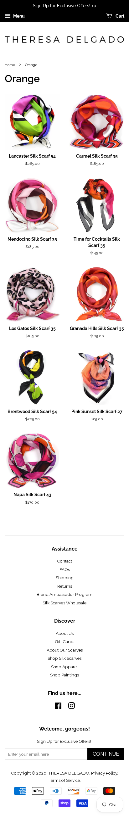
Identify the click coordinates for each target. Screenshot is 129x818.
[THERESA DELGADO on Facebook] (58, 706)
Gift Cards (64, 641)
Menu (18, 16)
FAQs (64, 569)
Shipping (65, 577)
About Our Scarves (65, 650)
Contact (64, 560)
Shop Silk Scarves (64, 658)
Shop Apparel (64, 666)
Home (10, 65)
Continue (106, 754)
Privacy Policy (104, 773)
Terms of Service (64, 780)
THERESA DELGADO (68, 773)
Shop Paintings (64, 674)
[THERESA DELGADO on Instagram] (71, 706)
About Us (65, 633)
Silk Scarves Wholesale (64, 602)
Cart (119, 16)
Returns (64, 586)
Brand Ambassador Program (64, 594)
